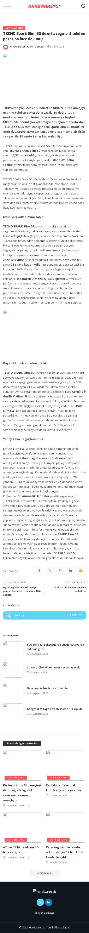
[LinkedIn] (48, 902)
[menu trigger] (8, 6)
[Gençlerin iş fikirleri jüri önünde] (13, 690)
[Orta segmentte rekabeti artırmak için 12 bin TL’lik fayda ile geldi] (66, 828)
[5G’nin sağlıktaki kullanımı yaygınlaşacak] (13, 670)
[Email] (81, 571)
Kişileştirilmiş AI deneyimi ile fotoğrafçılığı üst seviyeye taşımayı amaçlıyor (22, 793)
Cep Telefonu (14, 27)
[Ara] (83, 6)
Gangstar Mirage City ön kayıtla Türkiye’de (55, 709)
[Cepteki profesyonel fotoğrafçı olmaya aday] (66, 766)
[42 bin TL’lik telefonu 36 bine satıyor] (23, 828)
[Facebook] (39, 571)
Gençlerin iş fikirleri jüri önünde (47, 688)
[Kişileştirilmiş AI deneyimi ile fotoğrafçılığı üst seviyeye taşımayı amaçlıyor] (23, 766)
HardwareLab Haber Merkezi (27, 46)
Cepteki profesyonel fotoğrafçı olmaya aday (63, 788)
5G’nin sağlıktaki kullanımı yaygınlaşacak (53, 667)
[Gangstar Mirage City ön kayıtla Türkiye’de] (13, 711)
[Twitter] (50, 571)
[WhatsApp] (60, 571)
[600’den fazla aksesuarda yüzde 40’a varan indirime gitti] (13, 649)
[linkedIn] (70, 571)
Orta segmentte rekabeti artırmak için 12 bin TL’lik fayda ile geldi (64, 852)
